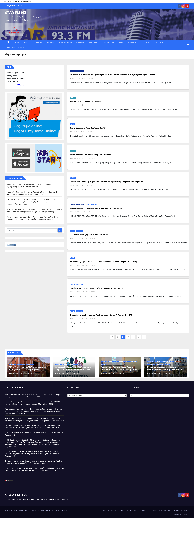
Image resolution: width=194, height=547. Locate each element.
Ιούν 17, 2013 (76, 238)
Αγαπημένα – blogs (15, 47)
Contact (93, 42)
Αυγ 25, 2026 (14, 373)
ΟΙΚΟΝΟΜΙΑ (95, 204)
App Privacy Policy (112, 510)
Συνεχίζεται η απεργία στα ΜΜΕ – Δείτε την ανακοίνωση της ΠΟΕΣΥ (96, 288)
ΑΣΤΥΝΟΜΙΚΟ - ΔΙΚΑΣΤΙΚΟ (76, 70)
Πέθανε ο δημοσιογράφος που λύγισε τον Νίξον (88, 128)
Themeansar (63, 510)
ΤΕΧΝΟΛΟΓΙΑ (30, 364)
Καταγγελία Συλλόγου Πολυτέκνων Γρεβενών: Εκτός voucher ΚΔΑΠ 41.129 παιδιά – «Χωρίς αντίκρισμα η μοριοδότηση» (74, 371)
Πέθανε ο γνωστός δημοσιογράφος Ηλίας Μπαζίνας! (90, 155)
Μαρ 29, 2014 (75, 78)
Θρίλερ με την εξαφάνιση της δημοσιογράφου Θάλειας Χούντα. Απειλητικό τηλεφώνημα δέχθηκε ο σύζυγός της (114, 75)
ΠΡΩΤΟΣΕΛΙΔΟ (21, 364)
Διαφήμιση (132, 42)
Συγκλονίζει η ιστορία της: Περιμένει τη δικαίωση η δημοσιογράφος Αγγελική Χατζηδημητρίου (106, 181)
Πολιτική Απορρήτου (173, 510)
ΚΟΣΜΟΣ (72, 124)
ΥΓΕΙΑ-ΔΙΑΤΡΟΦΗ (65, 42)
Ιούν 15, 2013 (76, 265)
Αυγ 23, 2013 (75, 158)
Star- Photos (108, 42)
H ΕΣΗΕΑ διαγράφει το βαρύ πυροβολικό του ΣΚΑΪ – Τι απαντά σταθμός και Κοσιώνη (103, 261)
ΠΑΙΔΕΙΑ (65, 364)
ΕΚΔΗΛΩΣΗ (80, 42)
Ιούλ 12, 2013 (75, 212)
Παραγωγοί (145, 42)
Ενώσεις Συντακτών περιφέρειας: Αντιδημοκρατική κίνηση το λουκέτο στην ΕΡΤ (101, 315)
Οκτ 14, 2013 (75, 105)
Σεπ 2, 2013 (75, 131)
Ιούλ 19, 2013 (75, 185)
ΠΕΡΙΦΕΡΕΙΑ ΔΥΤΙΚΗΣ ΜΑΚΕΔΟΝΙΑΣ (118, 361)
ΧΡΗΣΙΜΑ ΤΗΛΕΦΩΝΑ (180, 515)
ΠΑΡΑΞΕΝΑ (73, 177)
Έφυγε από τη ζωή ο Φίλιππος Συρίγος (85, 101)
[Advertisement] (60, 532)
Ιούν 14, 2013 (76, 292)
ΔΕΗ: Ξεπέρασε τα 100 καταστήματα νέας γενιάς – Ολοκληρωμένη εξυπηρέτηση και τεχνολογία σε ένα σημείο (27, 371)
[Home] (8, 42)
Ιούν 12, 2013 (76, 318)
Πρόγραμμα (158, 42)
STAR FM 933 (15, 13)
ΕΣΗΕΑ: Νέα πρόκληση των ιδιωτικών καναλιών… (89, 235)
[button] (188, 44)
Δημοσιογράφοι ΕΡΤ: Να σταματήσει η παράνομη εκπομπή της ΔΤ (96, 208)
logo (121, 42)
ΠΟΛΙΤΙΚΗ (51, 42)
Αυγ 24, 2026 (106, 373)
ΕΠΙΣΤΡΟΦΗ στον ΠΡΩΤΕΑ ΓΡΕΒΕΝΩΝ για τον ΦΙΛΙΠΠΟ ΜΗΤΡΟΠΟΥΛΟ (32, 433)
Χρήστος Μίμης (89, 78)
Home (16, 42)
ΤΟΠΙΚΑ (26, 42)
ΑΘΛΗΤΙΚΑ (39, 42)
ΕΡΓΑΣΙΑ (87, 204)
